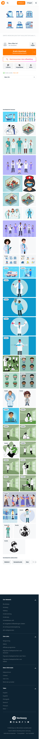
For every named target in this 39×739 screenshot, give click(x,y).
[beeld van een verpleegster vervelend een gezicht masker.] (9, 224)
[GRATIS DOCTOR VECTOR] (10, 116)
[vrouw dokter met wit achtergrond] (11, 300)
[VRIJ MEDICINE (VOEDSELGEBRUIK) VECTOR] (11, 343)
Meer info (7, 76)
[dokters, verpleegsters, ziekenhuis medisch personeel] (19, 714)
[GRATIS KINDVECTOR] (11, 367)
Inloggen (29, 3)
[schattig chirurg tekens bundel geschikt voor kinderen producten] (11, 492)
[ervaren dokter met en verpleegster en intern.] (12, 253)
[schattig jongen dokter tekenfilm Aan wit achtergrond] (12, 529)
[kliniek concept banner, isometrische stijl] (24, 223)
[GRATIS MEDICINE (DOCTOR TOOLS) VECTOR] (11, 331)
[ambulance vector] (11, 355)
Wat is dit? (15, 73)
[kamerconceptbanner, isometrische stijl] (10, 152)
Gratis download (19, 52)
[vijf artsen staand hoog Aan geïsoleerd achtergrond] (19, 169)
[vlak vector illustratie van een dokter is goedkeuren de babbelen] (11, 647)
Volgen (33, 45)
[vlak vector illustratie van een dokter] (11, 459)
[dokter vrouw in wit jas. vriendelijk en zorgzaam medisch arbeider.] (27, 510)
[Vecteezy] (3, 3)
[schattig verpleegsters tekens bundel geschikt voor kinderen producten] (11, 476)
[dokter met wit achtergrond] (11, 317)
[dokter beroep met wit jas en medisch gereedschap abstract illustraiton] (19, 383)
